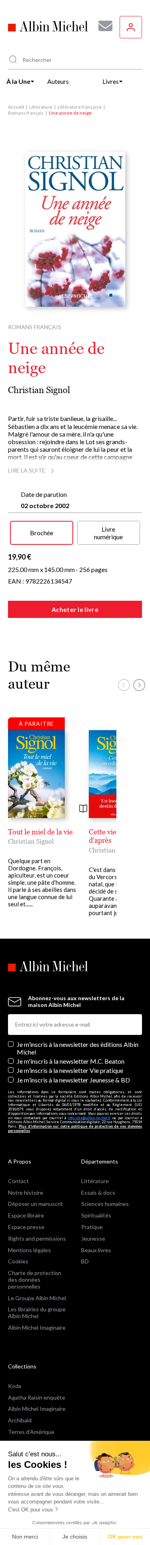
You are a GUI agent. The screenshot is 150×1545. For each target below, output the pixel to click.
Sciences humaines (105, 1203)
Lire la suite (26, 470)
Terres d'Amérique (31, 1431)
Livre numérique (108, 532)
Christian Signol (39, 390)
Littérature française (80, 107)
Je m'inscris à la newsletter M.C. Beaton (70, 1061)
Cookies (18, 1261)
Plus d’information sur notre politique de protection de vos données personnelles (75, 1128)
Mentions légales (29, 1250)
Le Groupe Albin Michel (37, 1298)
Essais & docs (98, 1192)
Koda (14, 1385)
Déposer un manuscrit (35, 1203)
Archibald (20, 1420)
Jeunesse (93, 1238)
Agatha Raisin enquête (36, 1397)
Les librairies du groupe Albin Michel (37, 1312)
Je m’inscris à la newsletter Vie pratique (70, 1070)
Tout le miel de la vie (40, 832)
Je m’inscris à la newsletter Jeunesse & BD (73, 1080)
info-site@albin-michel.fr (89, 1118)
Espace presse (26, 1226)
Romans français (26, 113)
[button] (124, 685)
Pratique (92, 1226)
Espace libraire (26, 1215)
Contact (18, 1181)
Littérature (40, 107)
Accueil (16, 107)
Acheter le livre (75, 609)
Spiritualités (96, 1215)
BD (85, 1261)
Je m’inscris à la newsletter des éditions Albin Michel (77, 1048)
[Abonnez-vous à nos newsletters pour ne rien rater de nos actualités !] (102, 26)
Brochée (41, 532)
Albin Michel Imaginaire (37, 1327)
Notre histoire (25, 1192)
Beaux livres (96, 1250)
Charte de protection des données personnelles (34, 1279)
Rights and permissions (37, 1238)
